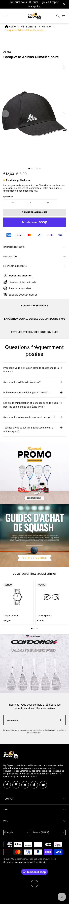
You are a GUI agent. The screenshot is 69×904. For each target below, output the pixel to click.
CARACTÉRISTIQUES (13, 247)
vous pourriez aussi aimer (34, 573)
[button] (29, 168)
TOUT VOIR (8, 799)
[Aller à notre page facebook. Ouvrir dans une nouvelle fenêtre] (7, 784)
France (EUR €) (41, 832)
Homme (46, 26)
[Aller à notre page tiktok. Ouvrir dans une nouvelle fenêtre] (34, 784)
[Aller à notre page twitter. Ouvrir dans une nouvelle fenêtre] (25, 784)
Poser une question (20, 275)
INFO (5, 820)
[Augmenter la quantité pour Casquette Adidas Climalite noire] (48, 203)
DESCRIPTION (10, 256)
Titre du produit (11, 615)
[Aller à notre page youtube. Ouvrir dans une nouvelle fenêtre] (43, 784)
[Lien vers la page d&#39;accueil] (10, 755)
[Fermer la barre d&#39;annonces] (64, 4)
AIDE (5, 809)
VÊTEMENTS (28, 26)
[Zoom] (63, 67)
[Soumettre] (60, 720)
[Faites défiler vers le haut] (34, 883)
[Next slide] (63, 113)
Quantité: (8, 196)
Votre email (13, 720)
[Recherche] (58, 16)
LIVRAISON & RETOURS (15, 266)
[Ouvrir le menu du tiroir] (5, 16)
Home (12, 26)
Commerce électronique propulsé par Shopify (25, 862)
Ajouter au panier (34, 212)
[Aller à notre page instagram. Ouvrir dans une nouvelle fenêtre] (16, 784)
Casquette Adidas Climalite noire (24, 30)
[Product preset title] (17, 597)
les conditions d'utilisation (43, 730)
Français (8, 832)
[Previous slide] (5, 113)
